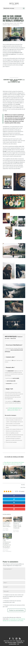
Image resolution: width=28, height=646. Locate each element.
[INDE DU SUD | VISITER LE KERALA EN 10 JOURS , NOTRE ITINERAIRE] (17, 519)
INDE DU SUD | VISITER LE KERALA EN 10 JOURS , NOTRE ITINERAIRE (17, 525)
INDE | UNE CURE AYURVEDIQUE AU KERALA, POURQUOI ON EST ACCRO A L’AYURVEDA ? (7, 543)
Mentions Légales (12, 642)
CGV (18, 644)
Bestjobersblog (8, 23)
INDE (8, 24)
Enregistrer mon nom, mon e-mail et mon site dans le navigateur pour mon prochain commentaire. (13, 596)
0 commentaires (15, 24)
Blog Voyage (19, 640)
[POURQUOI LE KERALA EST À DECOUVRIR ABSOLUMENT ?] (7, 519)
